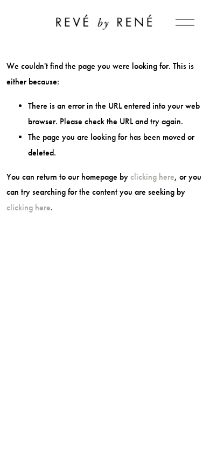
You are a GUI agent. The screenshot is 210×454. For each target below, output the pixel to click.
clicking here (152, 177)
